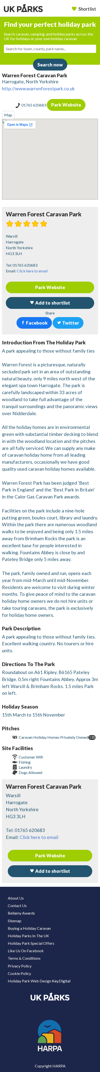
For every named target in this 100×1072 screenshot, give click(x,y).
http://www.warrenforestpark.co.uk (38, 88)
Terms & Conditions (24, 958)
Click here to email (32, 271)
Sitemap (14, 920)
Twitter (70, 323)
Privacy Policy (20, 966)
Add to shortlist (52, 871)
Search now (50, 64)
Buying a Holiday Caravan (29, 928)
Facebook (36, 323)
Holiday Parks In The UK (28, 935)
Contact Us (17, 905)
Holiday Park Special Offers (31, 943)
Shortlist (87, 9)
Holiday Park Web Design (29, 981)
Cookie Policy (19, 973)
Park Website (66, 104)
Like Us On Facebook (26, 950)
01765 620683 (34, 105)
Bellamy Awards (21, 913)
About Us (16, 898)
